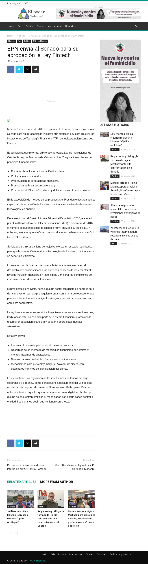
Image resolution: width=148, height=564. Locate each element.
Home (10, 35)
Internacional (55, 26)
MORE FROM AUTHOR (56, 482)
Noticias (21, 35)
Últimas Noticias (40, 41)
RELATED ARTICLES (21, 482)
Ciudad (40, 26)
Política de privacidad (121, 554)
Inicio (11, 26)
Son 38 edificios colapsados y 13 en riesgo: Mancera (75, 467)
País (20, 26)
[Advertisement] (51, 89)
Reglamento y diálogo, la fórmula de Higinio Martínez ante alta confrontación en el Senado (51, 518)
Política (29, 26)
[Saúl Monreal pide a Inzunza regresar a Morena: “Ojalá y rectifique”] (20, 499)
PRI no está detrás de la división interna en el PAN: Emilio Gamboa (27, 467)
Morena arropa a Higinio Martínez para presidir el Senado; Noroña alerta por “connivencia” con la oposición (81, 518)
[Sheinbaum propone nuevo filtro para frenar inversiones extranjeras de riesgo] (104, 207)
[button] (136, 26)
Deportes (70, 26)
